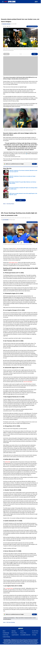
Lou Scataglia (5, 219)
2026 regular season (13, 262)
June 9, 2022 (17, 156)
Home (4, 203)
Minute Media (8, 639)
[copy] (9, 26)
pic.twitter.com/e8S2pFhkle (9, 155)
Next (35, 54)
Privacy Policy (23, 632)
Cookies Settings (6, 636)
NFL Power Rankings (11, 622)
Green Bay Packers (10, 203)
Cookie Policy (5, 634)
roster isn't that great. (27, 381)
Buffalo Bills (7, 461)
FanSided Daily (6, 632)
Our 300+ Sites (35, 630)
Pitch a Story (14, 632)
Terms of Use (35, 632)
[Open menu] (2, 1)
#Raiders (29, 153)
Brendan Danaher (6, 23)
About (4, 630)
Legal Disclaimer (15, 634)
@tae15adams (9, 152)
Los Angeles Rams (9, 588)
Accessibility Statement (25, 634)
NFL (16, 248)
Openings (14, 630)
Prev (6, 54)
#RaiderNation (34, 153)
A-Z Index (34, 634)
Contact (22, 630)
